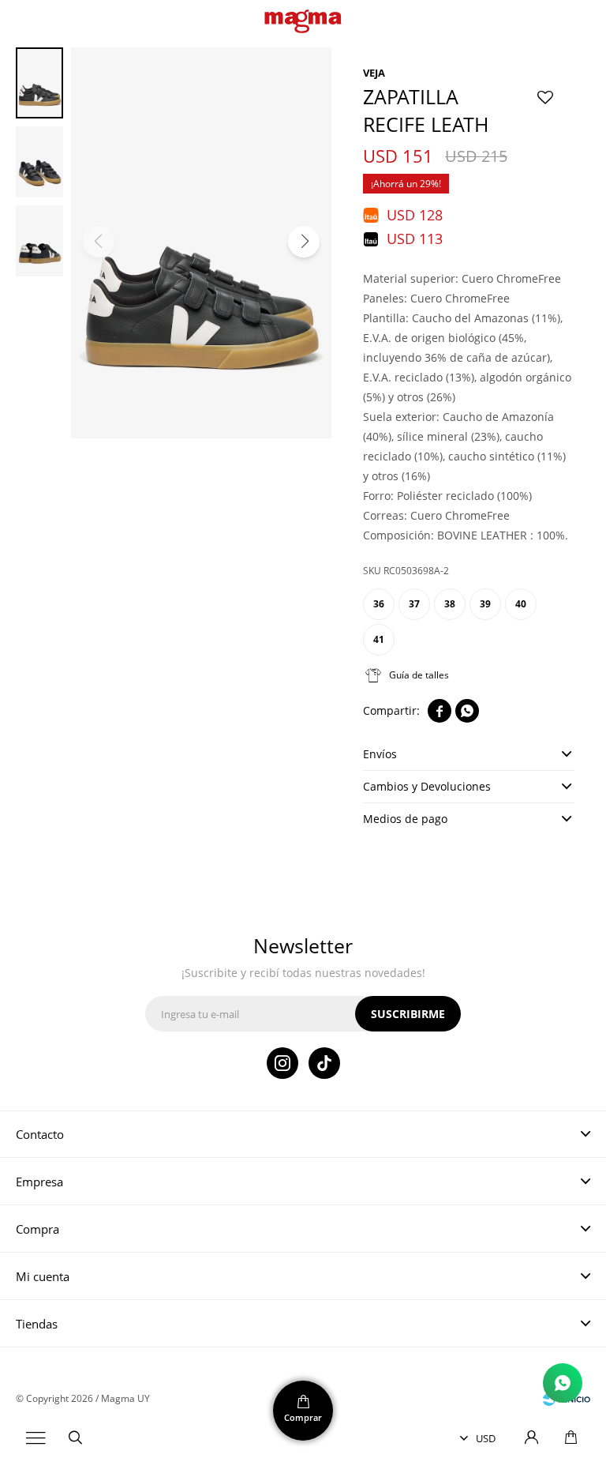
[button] (75, 1438)
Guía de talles (419, 675)
